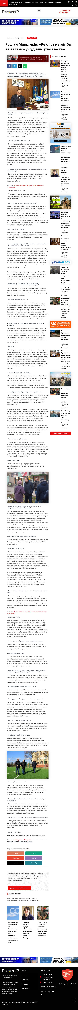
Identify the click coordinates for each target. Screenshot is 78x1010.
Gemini (34, 858)
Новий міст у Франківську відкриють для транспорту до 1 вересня (65, 416)
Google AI (16, 858)
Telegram (27, 840)
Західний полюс (66, 12)
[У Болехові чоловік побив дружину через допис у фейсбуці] (55, 241)
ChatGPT (34, 853)
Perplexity (34, 863)
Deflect (73, 984)
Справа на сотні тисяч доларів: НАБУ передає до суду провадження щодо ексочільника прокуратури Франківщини (65, 278)
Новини (25, 980)
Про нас (25, 984)
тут (39, 900)
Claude (16, 853)
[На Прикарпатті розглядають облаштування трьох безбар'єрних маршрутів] (55, 353)
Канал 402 (26, 988)
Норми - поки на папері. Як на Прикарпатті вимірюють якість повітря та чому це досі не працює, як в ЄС (65, 101)
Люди (29, 38)
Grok (15, 863)
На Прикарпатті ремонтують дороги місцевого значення (65, 336)
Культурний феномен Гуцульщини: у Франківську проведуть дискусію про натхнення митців (65, 221)
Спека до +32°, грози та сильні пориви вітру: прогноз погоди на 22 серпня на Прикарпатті (66, 153)
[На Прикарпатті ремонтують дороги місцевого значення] (55, 333)
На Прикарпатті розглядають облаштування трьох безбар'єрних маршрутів (66, 357)
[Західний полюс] (60, 12)
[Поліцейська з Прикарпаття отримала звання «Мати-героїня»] (55, 391)
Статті (34, 38)
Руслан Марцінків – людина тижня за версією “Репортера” (25, 186)
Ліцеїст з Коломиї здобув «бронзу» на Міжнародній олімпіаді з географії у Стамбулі (65, 178)
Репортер (18, 840)
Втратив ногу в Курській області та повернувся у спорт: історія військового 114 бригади (66, 304)
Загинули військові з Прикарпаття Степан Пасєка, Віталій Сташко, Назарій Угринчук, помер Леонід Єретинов (65, 72)
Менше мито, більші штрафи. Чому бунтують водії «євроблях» (27, 612)
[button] (39, 10)
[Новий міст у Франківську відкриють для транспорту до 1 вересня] (55, 413)
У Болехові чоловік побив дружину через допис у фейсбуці (66, 244)
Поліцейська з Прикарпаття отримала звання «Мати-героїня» (65, 395)
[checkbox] (73, 1000)
